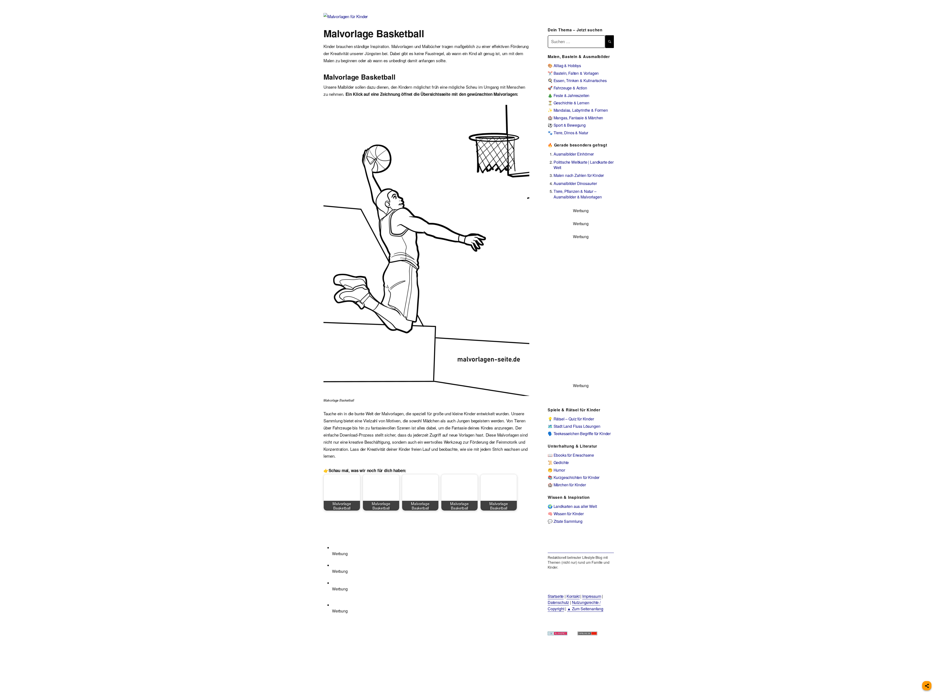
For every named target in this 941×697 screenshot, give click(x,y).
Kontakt (573, 596)
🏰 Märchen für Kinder (567, 485)
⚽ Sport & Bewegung (567, 125)
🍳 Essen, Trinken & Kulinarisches (577, 80)
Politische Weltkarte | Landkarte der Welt (584, 164)
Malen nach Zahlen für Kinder (579, 175)
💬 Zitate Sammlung (565, 521)
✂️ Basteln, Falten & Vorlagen (573, 73)
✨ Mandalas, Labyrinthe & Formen (578, 110)
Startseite (556, 596)
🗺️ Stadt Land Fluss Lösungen (574, 426)
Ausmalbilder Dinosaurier (575, 183)
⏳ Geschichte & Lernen (568, 103)
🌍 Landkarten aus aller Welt (572, 506)
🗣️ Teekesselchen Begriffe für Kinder (579, 433)
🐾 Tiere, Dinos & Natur (568, 132)
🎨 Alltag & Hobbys (564, 65)
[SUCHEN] (609, 41)
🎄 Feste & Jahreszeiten (568, 95)
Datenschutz (558, 602)
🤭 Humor (556, 470)
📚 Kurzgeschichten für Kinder (573, 477)
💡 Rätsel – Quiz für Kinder (571, 419)
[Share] (926, 685)
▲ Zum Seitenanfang (585, 608)
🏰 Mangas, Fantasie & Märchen (575, 118)
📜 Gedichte (558, 462)
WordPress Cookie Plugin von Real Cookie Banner (45, 693)
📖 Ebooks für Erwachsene (571, 455)
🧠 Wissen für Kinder (566, 513)
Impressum (591, 596)
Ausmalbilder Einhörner (574, 154)
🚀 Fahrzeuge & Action (567, 88)
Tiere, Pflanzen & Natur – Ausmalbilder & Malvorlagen (578, 193)
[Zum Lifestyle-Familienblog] (581, 542)
